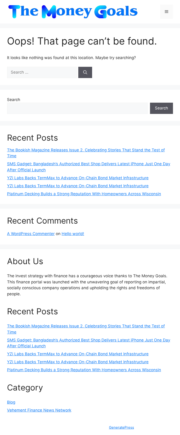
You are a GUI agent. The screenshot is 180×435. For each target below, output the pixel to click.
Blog (11, 402)
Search (13, 99)
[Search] (85, 72)
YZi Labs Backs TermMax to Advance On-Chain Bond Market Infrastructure (78, 178)
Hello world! (73, 233)
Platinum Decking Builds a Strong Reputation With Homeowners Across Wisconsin (84, 193)
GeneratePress (121, 427)
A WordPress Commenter (31, 233)
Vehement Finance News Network (39, 410)
